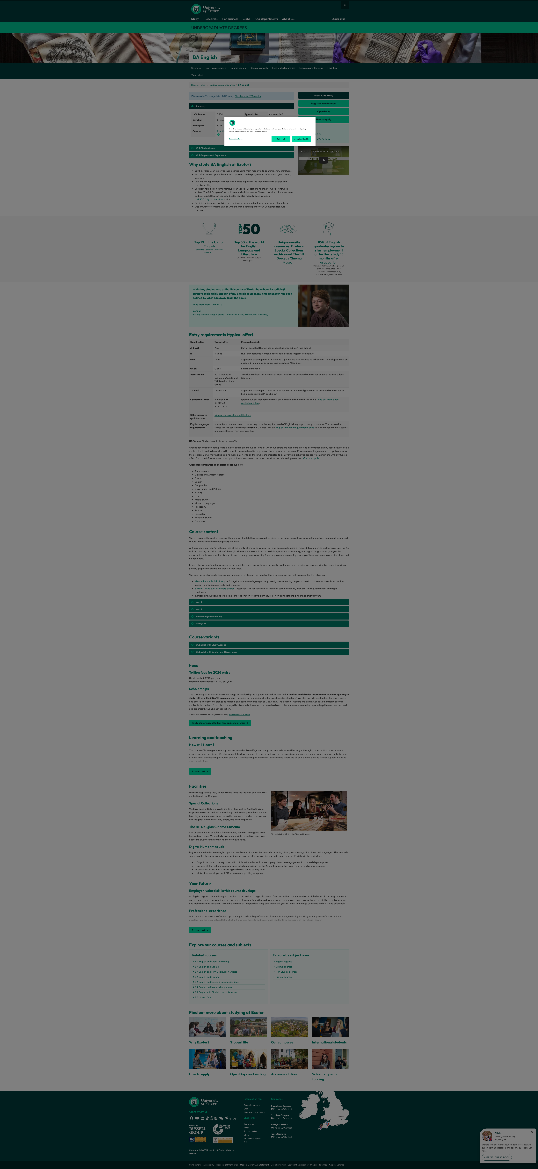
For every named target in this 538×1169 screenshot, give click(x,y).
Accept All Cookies (301, 139)
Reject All (281, 139)
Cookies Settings (235, 139)
